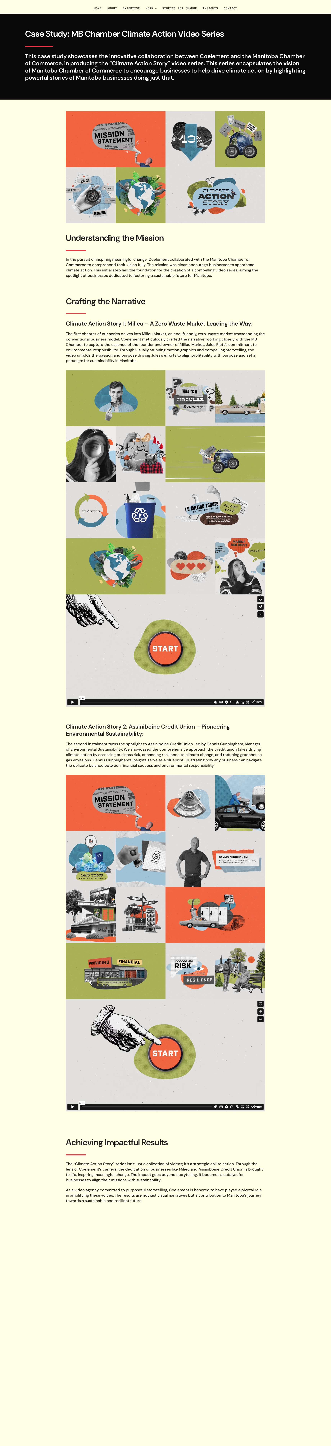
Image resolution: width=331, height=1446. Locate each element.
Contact (230, 8)
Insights (210, 8)
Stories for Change (179, 8)
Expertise (131, 8)
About (112, 8)
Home (98, 8)
